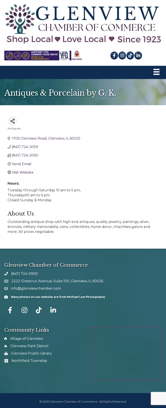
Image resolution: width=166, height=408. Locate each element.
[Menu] (156, 72)
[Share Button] (12, 121)
